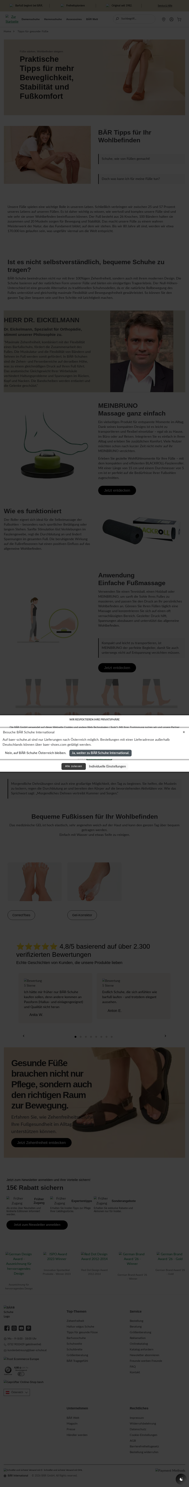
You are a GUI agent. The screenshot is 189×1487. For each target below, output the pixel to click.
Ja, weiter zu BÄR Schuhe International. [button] (100, 753)
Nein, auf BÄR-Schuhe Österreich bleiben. (35, 753)
